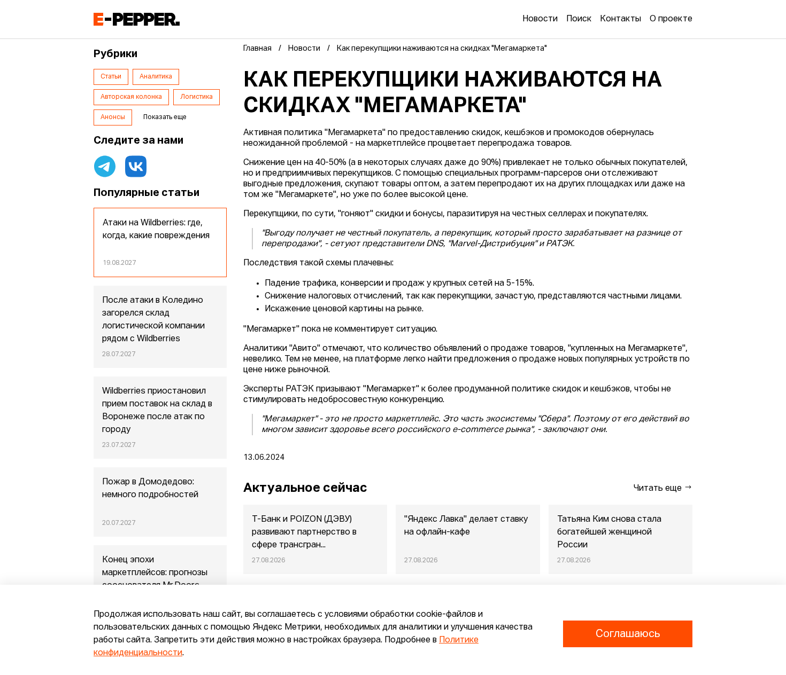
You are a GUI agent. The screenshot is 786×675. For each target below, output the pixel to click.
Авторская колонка (131, 97)
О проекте (671, 19)
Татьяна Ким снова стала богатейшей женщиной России (609, 532)
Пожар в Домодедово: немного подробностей (150, 488)
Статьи (111, 77)
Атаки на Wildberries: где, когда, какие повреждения (156, 229)
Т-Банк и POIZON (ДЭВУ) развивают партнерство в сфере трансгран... (304, 532)
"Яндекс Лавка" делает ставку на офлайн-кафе (466, 526)
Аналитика (156, 77)
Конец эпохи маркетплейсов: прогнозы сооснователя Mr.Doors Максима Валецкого (154, 579)
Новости (540, 19)
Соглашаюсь (628, 634)
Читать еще (659, 488)
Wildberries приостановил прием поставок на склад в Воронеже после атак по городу (157, 410)
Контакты (620, 19)
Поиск (578, 19)
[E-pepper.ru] (137, 19)
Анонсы (113, 117)
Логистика (196, 97)
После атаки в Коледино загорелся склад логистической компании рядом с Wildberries (153, 319)
